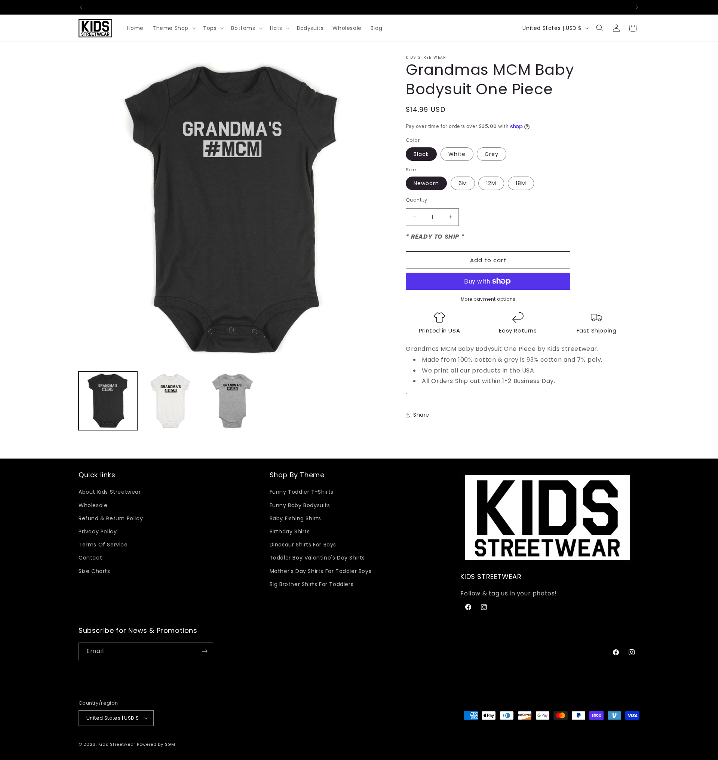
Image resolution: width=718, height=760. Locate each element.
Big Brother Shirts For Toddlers (312, 584)
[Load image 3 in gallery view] (232, 400)
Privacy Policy (98, 531)
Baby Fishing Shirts (295, 518)
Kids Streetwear (117, 744)
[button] (173, 28)
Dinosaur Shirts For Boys (303, 544)
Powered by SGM (156, 744)
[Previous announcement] (81, 7)
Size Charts (94, 571)
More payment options (488, 299)
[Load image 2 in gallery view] (170, 400)
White (457, 154)
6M (462, 183)
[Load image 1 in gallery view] (108, 400)
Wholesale (93, 505)
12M (491, 183)
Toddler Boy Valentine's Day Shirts (317, 557)
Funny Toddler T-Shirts (302, 492)
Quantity (416, 199)
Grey (491, 154)
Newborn (426, 183)
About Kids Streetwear (110, 492)
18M (521, 183)
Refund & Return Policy (111, 518)
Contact (90, 557)
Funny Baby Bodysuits (300, 505)
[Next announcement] (637, 7)
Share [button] (421, 415)
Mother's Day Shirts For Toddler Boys (321, 571)
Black (421, 154)
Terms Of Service (103, 544)
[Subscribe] (204, 651)
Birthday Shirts (290, 531)
